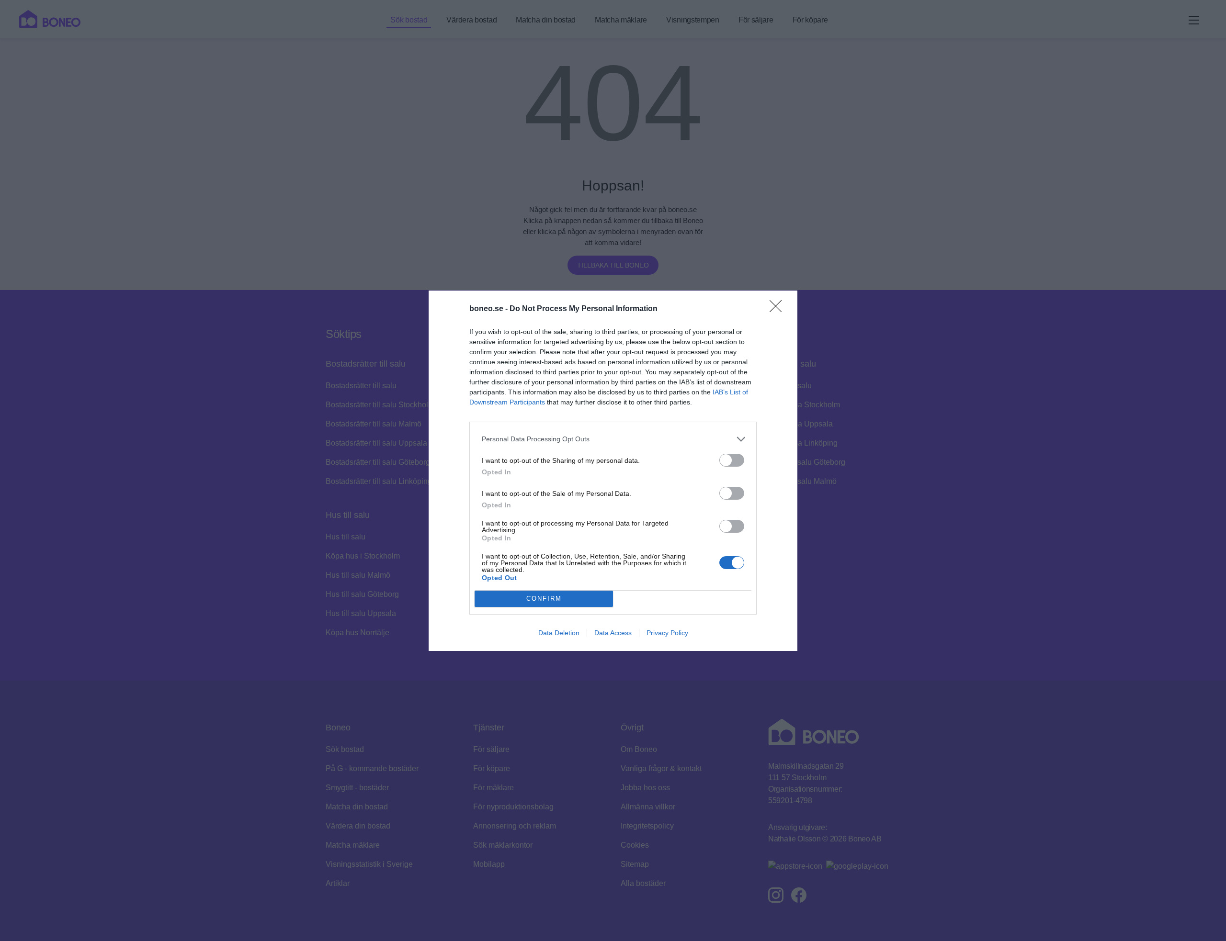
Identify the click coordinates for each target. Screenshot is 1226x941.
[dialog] (613, 471)
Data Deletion (558, 633)
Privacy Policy (667, 633)
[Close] (779, 309)
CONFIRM (544, 598)
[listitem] (613, 439)
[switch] (731, 460)
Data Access (613, 633)
